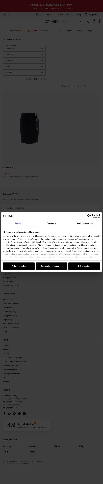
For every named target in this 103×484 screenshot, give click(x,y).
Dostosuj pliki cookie (50, 266)
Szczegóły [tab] (51, 223)
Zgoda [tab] (18, 223)
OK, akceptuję (84, 266)
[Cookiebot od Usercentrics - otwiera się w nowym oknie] (89, 216)
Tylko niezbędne (19, 266)
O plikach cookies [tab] (85, 223)
